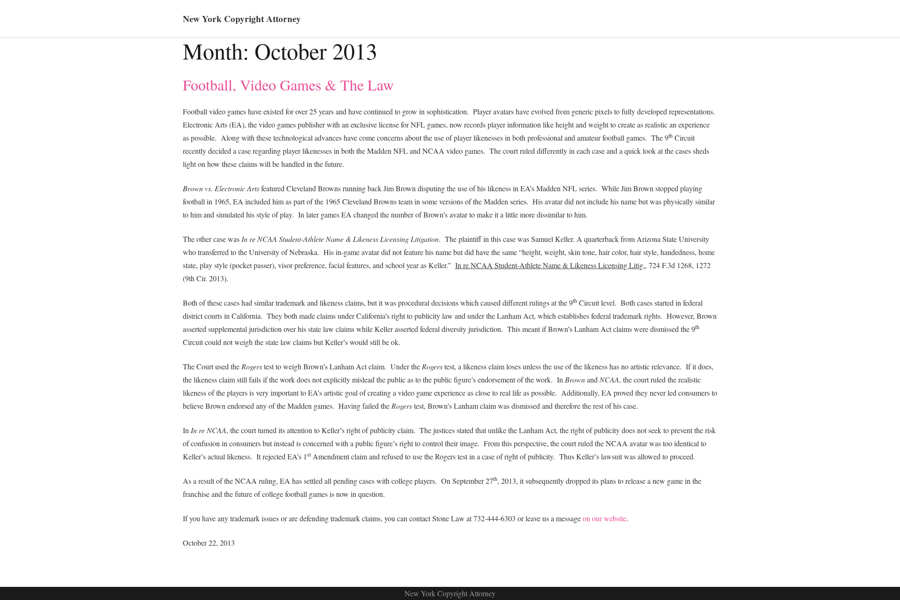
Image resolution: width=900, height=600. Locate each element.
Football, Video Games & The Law (288, 85)
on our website (604, 518)
